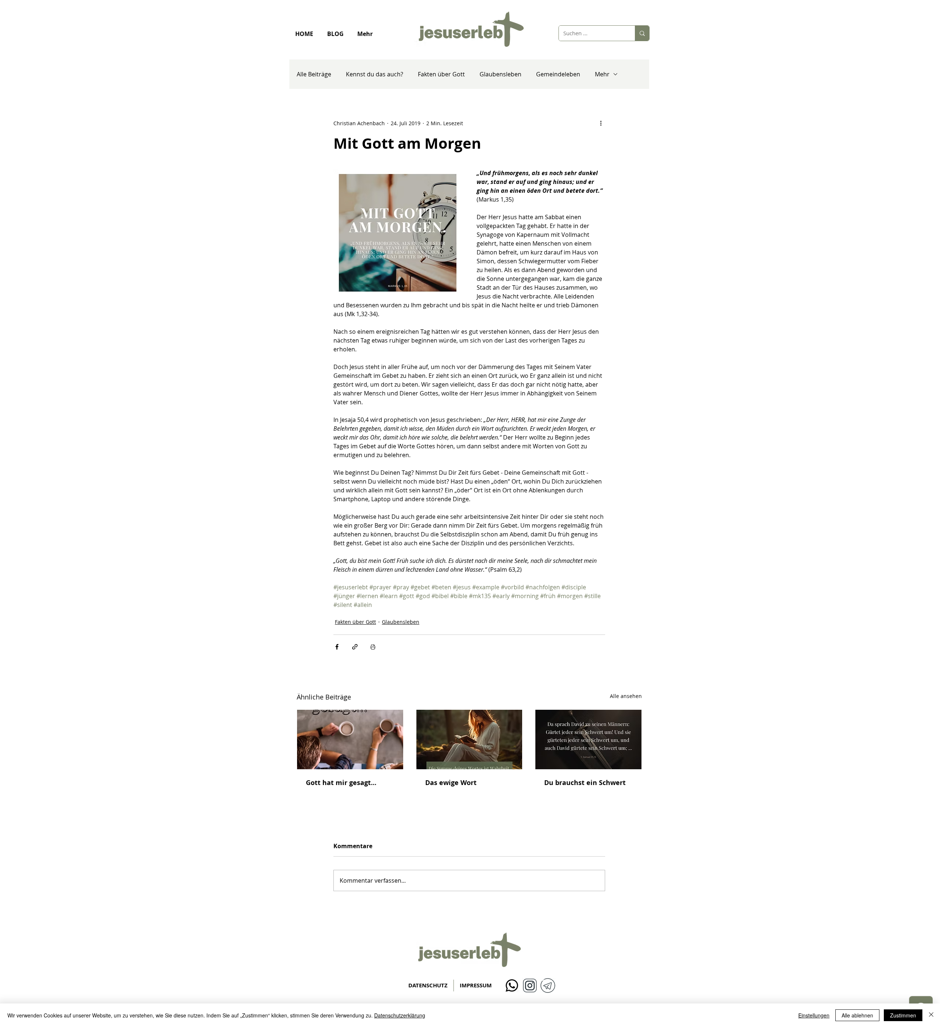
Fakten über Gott (441, 74)
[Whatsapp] (512, 985)
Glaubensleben (500, 74)
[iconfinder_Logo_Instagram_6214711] (530, 985)
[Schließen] (931, 1015)
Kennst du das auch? (374, 74)
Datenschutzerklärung (399, 1015)
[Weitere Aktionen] (600, 123)
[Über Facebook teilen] (336, 646)
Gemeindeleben (558, 74)
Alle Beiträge (314, 74)
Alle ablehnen (857, 1015)
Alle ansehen (626, 695)
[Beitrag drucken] (372, 646)
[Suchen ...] (642, 33)
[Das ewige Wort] (469, 739)
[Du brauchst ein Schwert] (588, 739)
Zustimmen (903, 1015)
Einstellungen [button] (813, 1015)
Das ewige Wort (451, 782)
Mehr (602, 74)
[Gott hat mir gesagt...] (350, 739)
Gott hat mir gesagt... (341, 782)
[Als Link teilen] (354, 646)
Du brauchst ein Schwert (585, 782)
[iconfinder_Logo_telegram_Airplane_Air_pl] (548, 985)
